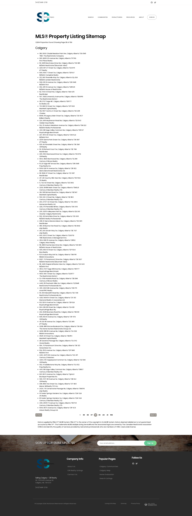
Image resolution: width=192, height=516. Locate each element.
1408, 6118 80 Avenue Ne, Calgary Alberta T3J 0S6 (58, 331)
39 (99, 415)
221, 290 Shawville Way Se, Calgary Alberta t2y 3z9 (58, 77)
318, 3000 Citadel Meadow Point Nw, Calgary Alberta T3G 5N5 (62, 53)
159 (111, 415)
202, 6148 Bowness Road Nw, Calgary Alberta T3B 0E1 (59, 312)
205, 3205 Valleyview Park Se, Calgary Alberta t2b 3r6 (59, 211)
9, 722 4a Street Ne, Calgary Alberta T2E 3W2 (56, 183)
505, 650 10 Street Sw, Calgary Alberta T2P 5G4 (57, 250)
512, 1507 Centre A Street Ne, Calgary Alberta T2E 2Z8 (59, 111)
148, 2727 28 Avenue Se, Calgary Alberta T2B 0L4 (57, 379)
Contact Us (72, 474)
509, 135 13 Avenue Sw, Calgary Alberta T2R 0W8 (57, 82)
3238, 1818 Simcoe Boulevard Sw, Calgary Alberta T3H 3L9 (60, 326)
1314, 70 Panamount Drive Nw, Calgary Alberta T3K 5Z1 (59, 345)
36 (88, 415)
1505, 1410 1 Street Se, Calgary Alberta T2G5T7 (56, 274)
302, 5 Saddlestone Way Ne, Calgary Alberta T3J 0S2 (59, 365)
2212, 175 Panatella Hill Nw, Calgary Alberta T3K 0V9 (58, 207)
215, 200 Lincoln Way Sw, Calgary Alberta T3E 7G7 (58, 230)
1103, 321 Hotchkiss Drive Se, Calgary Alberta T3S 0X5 (59, 216)
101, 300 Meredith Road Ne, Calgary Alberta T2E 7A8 (58, 293)
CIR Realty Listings (75, 470)
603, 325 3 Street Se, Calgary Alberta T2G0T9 (56, 235)
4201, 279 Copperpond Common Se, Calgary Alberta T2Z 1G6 (62, 360)
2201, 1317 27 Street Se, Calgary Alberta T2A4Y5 (57, 68)
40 (103, 415)
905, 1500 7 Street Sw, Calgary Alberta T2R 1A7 (56, 73)
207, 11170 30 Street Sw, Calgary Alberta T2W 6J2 (57, 135)
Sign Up (150, 443)
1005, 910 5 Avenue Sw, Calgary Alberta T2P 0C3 (57, 408)
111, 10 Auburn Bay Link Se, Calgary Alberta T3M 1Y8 (57, 254)
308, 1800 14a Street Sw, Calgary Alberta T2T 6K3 (57, 384)
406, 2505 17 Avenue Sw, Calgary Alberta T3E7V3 (58, 403)
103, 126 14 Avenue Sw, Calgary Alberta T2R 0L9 (57, 302)
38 (95, 415)
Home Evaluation (107, 474)
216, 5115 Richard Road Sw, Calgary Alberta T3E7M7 (58, 192)
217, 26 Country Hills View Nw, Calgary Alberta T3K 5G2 (59, 178)
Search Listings (106, 478)
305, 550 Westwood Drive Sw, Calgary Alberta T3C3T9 (60, 154)
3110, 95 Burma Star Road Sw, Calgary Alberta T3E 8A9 (59, 226)
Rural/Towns (117, 17)
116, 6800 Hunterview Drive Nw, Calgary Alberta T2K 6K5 (60, 245)
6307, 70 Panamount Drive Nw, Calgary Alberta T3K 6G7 (60, 259)
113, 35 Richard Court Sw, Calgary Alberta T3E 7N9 (58, 149)
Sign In (151, 17)
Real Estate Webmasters (55, 504)
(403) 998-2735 (41, 2)
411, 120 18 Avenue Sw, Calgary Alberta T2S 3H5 (56, 321)
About (141, 17)
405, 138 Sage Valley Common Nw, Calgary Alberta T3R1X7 (61, 369)
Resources (130, 17)
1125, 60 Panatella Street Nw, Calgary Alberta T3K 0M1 (59, 144)
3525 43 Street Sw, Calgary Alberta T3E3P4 (55, 336)
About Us (71, 466)
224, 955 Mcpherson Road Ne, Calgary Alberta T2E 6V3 (60, 120)
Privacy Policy (135, 503)
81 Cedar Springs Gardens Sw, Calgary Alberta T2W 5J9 (60, 398)
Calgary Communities (109, 466)
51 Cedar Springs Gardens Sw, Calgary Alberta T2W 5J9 (60, 393)
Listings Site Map (110, 503)
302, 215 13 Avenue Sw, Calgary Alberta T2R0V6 (57, 87)
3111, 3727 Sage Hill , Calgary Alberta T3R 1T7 (55, 101)
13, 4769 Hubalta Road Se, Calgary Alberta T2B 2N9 (58, 278)
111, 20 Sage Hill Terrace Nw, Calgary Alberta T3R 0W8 (59, 163)
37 (92, 415)
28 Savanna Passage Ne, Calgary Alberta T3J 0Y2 (58, 341)
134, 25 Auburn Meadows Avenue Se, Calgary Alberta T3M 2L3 (62, 125)
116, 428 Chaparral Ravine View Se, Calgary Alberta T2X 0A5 (61, 264)
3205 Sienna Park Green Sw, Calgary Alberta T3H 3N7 (59, 140)
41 (107, 415)
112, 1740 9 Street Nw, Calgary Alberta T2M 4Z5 (56, 92)
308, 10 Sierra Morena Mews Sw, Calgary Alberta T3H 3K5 (60, 221)
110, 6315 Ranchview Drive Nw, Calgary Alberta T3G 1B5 (59, 63)
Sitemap (123, 503)
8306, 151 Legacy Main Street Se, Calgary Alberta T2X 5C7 (61, 116)
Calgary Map (105, 470)
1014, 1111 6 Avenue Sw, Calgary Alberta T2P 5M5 (57, 350)
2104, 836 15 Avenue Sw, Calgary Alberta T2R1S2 (57, 240)
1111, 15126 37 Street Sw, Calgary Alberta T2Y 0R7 (57, 173)
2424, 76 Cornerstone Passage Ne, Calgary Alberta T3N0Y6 (62, 388)
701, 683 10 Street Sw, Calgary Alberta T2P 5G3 (57, 106)
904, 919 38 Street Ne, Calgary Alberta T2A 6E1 (56, 307)
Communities (103, 17)
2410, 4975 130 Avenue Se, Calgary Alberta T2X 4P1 (58, 355)
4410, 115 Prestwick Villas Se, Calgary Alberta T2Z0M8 (59, 283)
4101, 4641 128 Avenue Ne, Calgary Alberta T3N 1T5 (58, 288)
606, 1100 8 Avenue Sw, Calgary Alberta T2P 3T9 (57, 317)
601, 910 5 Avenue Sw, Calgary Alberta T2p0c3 (56, 374)
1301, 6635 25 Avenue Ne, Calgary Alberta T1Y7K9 (57, 58)
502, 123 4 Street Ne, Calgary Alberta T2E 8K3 (56, 197)
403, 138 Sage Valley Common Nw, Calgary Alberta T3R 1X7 (61, 130)
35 (84, 415)
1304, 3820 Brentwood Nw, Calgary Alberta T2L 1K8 (58, 159)
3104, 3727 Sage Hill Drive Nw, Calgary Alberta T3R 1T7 (59, 269)
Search (91, 17)
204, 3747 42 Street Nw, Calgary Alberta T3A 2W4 (58, 202)
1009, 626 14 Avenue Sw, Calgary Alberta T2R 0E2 (57, 168)
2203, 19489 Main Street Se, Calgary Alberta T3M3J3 (59, 187)
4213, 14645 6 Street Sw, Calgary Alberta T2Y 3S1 (57, 297)
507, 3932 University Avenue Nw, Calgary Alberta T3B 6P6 (61, 96)
